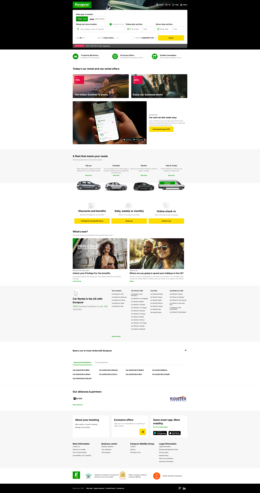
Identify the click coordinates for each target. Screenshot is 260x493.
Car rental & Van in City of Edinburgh (109, 374)
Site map (89, 488)
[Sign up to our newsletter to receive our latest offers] (143, 432)
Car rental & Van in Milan (81, 370)
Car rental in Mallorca (159, 370)
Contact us (120, 488)
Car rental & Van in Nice (134, 374)
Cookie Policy (110, 488)
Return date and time (164, 24)
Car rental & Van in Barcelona (109, 370)
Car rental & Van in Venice (81, 374)
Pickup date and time (134, 24)
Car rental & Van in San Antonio (83, 378)
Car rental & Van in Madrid (135, 370)
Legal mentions (99, 488)
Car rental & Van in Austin (161, 374)
